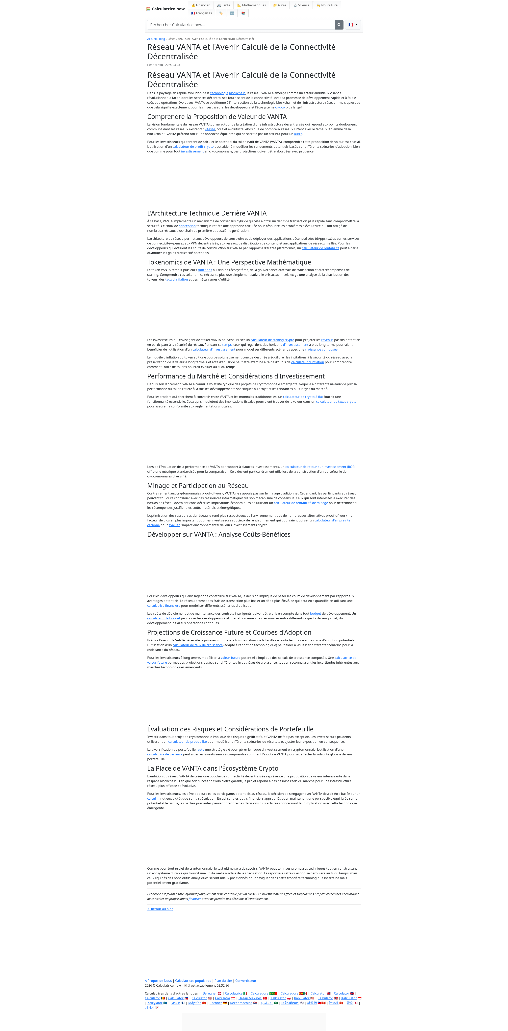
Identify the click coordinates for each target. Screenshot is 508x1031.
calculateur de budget (163, 618)
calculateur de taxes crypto (336, 401)
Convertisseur (245, 980)
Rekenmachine (241, 1003)
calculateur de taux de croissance (198, 645)
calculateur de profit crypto (193, 146)
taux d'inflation (176, 279)
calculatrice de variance (164, 754)
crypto (280, 107)
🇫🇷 (201, 13)
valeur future (231, 657)
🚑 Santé (223, 5)
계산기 (149, 1007)
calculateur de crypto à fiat (303, 397)
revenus (327, 340)
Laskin (175, 1003)
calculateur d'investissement (213, 349)
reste (200, 749)
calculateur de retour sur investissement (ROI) (320, 467)
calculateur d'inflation (307, 362)
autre (298, 134)
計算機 (312, 1003)
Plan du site (223, 980)
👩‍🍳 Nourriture (327, 5)
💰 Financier (200, 5)
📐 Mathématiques (251, 5)
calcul (151, 798)
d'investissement (295, 344)
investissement (192, 151)
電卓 (350, 1003)
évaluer (174, 525)
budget (315, 613)
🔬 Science (301, 5)
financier (195, 899)
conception (187, 226)
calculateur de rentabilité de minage (301, 503)
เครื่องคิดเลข (290, 1003)
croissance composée (321, 349)
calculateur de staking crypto (272, 340)
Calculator (318, 993)
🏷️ (221, 13)
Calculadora (259, 993)
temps (227, 344)
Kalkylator (155, 1003)
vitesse (210, 129)
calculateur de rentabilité (320, 248)
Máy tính (194, 1003)
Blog (162, 39)
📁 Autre (279, 5)
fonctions (205, 270)
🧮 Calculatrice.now (165, 8)
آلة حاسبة (267, 1003)
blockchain (237, 93)
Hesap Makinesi (250, 998)
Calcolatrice (233, 993)
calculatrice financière (163, 605)
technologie (219, 93)
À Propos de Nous (158, 980)
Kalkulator (278, 998)
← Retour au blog (160, 909)
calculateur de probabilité (187, 741)
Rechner (216, 1003)
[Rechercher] (339, 25)
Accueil (152, 39)
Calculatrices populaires (193, 980)
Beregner (210, 993)
